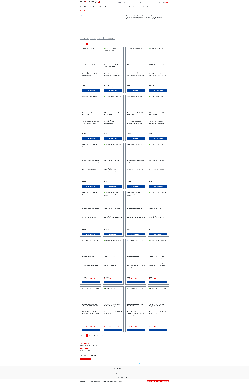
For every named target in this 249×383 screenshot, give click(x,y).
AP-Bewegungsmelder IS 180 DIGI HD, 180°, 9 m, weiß (135, 305)
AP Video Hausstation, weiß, (157, 64)
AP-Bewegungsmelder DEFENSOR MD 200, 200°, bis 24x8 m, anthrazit (157, 209)
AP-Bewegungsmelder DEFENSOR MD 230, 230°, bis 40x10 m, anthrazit (112, 257)
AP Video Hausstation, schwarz (135, 64)
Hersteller (83, 38)
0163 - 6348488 (84, 348)
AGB (111, 369)
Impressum (106, 369)
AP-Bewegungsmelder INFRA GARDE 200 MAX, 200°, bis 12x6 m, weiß (90, 305)
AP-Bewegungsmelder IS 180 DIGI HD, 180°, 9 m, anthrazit (112, 305)
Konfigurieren (165, 381)
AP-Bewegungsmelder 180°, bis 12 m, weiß (135, 161)
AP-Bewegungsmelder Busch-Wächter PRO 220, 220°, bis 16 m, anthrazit (112, 209)
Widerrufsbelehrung (118, 369)
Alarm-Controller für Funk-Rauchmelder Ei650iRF (111, 65)
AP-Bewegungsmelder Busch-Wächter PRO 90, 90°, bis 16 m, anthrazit (135, 209)
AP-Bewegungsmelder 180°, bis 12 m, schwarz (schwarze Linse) (90, 161)
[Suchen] (140, 2)
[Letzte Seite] (102, 44)
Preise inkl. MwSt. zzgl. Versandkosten (89, 87)
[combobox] (127, 2)
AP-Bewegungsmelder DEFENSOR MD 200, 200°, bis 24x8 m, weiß (89, 257)
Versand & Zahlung (136, 369)
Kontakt (144, 369)
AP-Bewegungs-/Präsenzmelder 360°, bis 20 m (90, 113)
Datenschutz (127, 369)
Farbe (91, 38)
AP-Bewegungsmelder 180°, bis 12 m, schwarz (112, 113)
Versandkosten (120, 374)
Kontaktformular (92, 355)
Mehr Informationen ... (120, 381)
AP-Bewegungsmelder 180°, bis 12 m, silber (112, 161)
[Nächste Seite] (100, 44)
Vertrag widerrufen (85, 358)
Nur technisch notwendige (153, 381)
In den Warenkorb (90, 90)
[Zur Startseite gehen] (90, 1)
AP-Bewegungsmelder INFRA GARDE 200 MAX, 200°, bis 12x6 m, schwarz (158, 257)
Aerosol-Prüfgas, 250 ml (88, 64)
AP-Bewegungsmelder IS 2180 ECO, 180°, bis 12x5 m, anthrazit (158, 305)
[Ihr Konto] (159, 2)
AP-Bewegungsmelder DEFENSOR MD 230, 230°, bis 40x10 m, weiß (134, 257)
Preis (99, 38)
